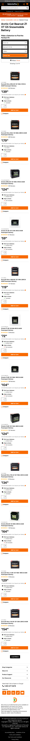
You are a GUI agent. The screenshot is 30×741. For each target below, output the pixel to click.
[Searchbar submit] (27, 7)
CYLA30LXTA (4, 522)
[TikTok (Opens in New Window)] (18, 693)
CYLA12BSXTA (4, 375)
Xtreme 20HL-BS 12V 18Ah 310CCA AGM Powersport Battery (13, 182)
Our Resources (6, 678)
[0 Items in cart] (27, 4)
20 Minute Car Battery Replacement (15, 1)
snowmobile (9, 20)
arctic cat (16, 20)
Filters (14, 60)
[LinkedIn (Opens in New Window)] (13, 693)
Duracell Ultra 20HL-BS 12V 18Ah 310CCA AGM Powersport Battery (13, 85)
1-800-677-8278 (10, 686)
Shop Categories (7, 667)
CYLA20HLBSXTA (5, 180)
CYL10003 (3, 278)
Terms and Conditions (15, 734)
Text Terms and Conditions (15, 737)
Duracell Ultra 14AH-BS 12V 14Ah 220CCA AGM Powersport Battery (13, 280)
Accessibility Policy (9, 732)
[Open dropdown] (25, 94)
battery (3, 20)
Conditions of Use (20, 732)
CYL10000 (3, 571)
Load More (15, 657)
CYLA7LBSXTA (4, 326)
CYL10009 (3, 131)
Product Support (7, 674)
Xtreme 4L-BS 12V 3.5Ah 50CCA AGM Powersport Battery (12, 231)
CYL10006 (3, 473)
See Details (20, 15)
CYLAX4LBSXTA (5, 229)
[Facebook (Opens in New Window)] (4, 693)
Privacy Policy (15, 739)
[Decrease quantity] (5, 106)
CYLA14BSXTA (4, 424)
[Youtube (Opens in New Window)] (22, 693)
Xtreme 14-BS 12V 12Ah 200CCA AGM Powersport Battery (12, 427)
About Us (5, 671)
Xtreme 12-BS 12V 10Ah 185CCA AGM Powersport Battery (12, 378)
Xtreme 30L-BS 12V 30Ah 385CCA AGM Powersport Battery (12, 524)
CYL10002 (3, 620)
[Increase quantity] (5, 105)
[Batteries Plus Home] (13, 4)
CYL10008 (3, 82)
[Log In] (23, 4)
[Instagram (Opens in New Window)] (9, 693)
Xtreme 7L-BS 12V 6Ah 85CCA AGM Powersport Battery (11, 329)
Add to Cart (15, 110)
